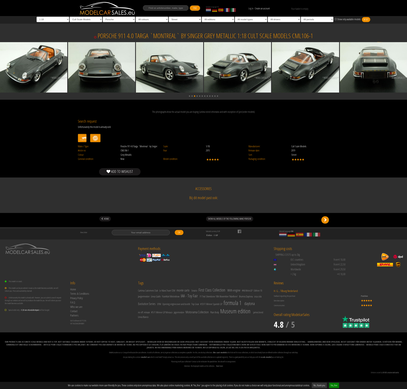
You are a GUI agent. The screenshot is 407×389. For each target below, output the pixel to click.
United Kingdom (298, 264)
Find (195, 8)
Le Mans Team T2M (167, 290)
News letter (83, 232)
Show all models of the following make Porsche (229, 218)
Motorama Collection (197, 312)
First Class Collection (212, 290)
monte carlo (183, 290)
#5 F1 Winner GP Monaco (161, 312)
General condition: (86, 159)
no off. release (144, 312)
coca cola (258, 296)
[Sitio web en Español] (220, 10)
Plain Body (214, 312)
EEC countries (297, 259)
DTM (159, 304)
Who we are (76, 307)
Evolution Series (146, 304)
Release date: (254, 150)
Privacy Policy (76, 298)
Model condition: (170, 159)
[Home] (107, 8)
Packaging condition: (257, 159)
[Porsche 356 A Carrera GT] (325, 220)
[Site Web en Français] (227, 10)
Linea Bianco (143, 317)
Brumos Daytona (246, 296)
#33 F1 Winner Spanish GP (211, 304)
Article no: (82, 150)
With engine (233, 290)
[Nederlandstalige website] (208, 10)
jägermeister (179, 312)
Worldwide (296, 269)
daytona (249, 303)
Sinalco (194, 290)
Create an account (262, 8)
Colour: (81, 154)
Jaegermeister (144, 296)
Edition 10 (258, 290)
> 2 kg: (293, 274)
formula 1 (232, 303)
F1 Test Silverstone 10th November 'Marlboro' (219, 296)
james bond (258, 312)
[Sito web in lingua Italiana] (233, 10)
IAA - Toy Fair (189, 296)
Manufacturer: (254, 146)
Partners (74, 315)
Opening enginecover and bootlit (176, 304)
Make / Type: (83, 146)
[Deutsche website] (214, 10)
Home (73, 289)
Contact (73, 311)
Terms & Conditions (79, 293)
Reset (366, 19)
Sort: (250, 154)
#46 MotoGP (247, 290)
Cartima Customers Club (148, 290)
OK (179, 232)
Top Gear (195, 304)
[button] (189, 96)
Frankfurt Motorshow (170, 296)
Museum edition (235, 311)
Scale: (165, 146)
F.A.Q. (73, 302)
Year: (165, 150)
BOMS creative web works (391, 372)
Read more (219, 366)
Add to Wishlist (121, 171)
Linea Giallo (156, 296)
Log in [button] (250, 8)
